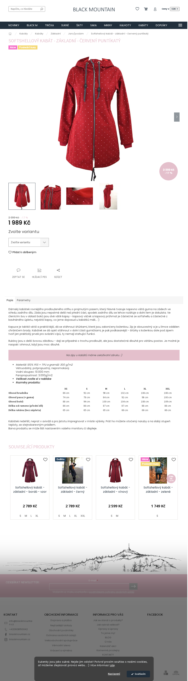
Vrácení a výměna (61, 650)
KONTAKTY (108, 654)
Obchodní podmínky (61, 630)
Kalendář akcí (108, 646)
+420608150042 (18, 629)
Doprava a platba (61, 620)
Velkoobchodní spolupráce (61, 640)
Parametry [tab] (23, 300)
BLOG (108, 637)
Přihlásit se (133, 586)
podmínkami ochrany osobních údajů (111, 591)
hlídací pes (39, 277)
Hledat (42, 9)
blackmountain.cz (19, 634)
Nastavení (114, 674)
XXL (83, 516)
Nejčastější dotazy (61, 625)
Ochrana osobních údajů (61, 635)
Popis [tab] (10, 300)
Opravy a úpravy (108, 628)
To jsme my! (108, 633)
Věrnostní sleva (61, 645)
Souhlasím (140, 674)
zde (112, 665)
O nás (108, 641)
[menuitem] (14, 25)
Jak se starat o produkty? (108, 620)
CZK (173, 8)
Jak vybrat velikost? (108, 624)
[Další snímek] (177, 117)
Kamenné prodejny (108, 650)
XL (36, 516)
